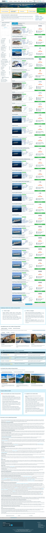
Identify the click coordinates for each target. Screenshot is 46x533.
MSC (33, 312)
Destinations (10, 1)
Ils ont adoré (40, 19)
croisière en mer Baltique (5, 440)
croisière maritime (8, 421)
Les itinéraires (37, 16)
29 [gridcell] (8, 35)
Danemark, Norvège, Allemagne (18, 47)
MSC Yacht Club (29, 487)
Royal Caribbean (38, 312)
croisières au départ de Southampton (27, 476)
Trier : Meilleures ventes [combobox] (41, 23)
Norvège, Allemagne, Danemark (18, 36)
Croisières (1, 517)
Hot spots (36, 19)
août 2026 (5, 27)
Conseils (41, 16)
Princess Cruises (6, 489)
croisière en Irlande (16, 444)
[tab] (4, 328)
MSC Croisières (26, 483)
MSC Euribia (16, 487)
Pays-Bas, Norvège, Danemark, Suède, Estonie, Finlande (20, 181)
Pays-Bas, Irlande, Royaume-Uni (17, 170)
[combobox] (18, 9)
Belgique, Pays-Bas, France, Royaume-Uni (18, 237)
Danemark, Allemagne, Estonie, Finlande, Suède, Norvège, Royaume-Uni (23, 58)
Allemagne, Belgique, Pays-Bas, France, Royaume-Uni (20, 248)
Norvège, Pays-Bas (15, 125)
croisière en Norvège (14, 450)
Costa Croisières (18, 483)
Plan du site (39, 526)
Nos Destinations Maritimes (6, 517)
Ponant (40, 493)
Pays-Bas (13, 103)
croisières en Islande (12, 466)
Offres (27, 1)
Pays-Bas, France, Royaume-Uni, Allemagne (18, 259)
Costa (35, 312)
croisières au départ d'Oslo (4, 452)
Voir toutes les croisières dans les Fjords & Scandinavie (38, 330)
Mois (7, 25)
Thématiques (30, 1)
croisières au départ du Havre (7, 478)
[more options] (44, 1)
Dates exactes (3, 25)
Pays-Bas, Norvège (15, 114)
